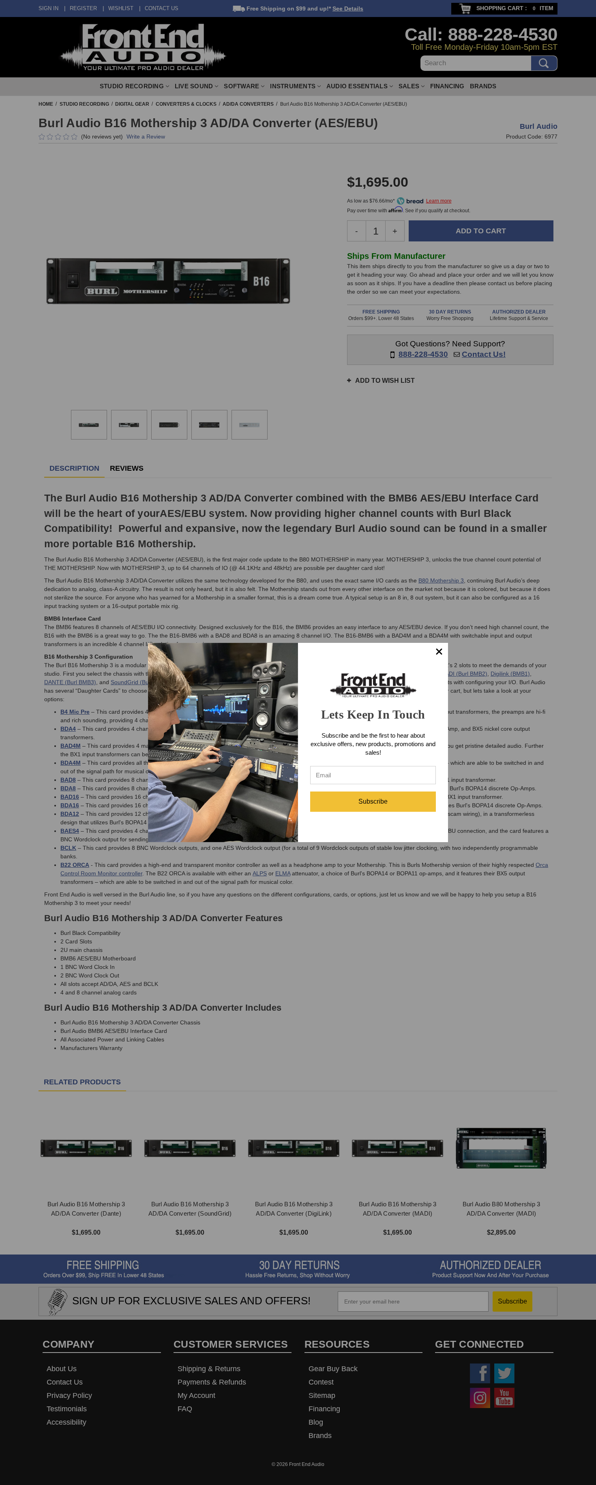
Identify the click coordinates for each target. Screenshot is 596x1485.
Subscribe (373, 801)
